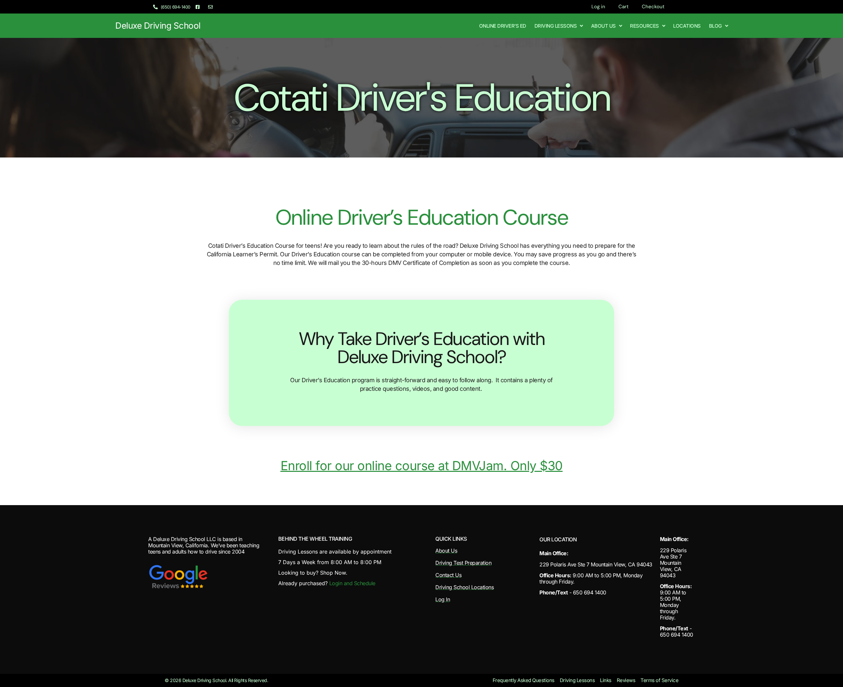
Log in (598, 6)
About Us (603, 26)
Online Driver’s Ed (502, 26)
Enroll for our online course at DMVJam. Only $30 (422, 465)
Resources (644, 26)
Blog (715, 26)
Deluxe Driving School (158, 25)
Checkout (653, 6)
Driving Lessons (555, 26)
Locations (687, 26)
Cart (623, 6)
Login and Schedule (352, 583)
